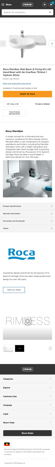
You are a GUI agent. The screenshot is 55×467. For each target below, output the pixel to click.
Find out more (14, 290)
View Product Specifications (14, 113)
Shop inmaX (27, 94)
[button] (52, 44)
